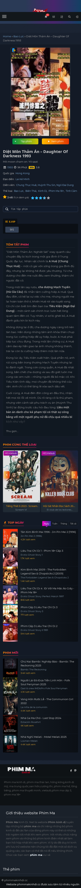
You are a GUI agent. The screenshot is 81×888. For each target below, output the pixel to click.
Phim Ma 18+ (56, 190)
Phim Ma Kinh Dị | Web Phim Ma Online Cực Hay (40, 11)
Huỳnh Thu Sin (46, 185)
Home (7, 36)
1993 (10, 167)
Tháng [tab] (64, 523)
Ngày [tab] (46, 523)
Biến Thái (30, 190)
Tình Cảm (71, 190)
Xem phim (57, 141)
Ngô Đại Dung (65, 185)
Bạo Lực (18, 36)
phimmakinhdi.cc (16, 880)
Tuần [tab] (54, 523)
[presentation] (6, 475)
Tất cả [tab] (73, 523)
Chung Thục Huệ (26, 185)
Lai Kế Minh (22, 179)
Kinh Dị (42, 190)
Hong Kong (23, 173)
